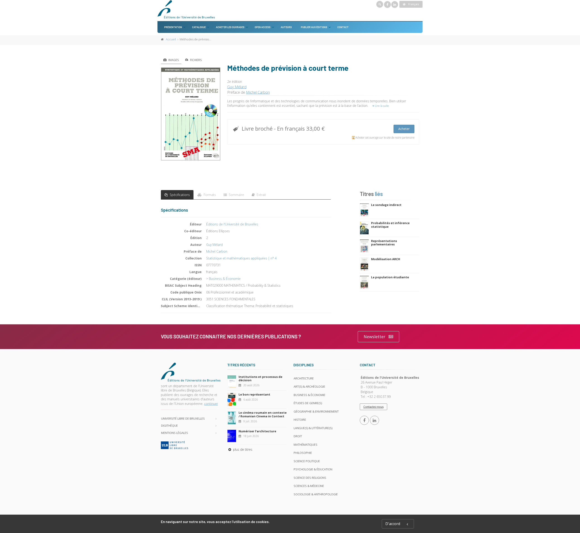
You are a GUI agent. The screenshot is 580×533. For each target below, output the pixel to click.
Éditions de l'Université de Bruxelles (232, 224)
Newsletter (374, 336)
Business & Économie (225, 278)
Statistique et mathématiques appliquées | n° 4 (241, 258)
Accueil (171, 39)
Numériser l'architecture (257, 431)
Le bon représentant (254, 394)
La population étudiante (390, 277)
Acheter (404, 129)
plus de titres (242, 449)
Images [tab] (173, 60)
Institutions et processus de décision (260, 378)
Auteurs (286, 27)
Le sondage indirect (386, 205)
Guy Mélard (236, 86)
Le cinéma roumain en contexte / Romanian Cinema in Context (263, 414)
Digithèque (169, 425)
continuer (211, 403)
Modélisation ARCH (385, 259)
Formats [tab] (209, 195)
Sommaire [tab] (236, 195)
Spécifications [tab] (179, 195)
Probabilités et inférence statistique (390, 225)
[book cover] (190, 114)
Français (413, 4)
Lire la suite (381, 106)
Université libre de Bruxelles (183, 418)
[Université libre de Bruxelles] (190, 445)
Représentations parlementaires (384, 243)
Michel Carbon (258, 92)
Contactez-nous (373, 407)
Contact (343, 27)
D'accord (392, 523)
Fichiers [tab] (195, 60)
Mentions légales (174, 433)
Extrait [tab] (261, 195)
